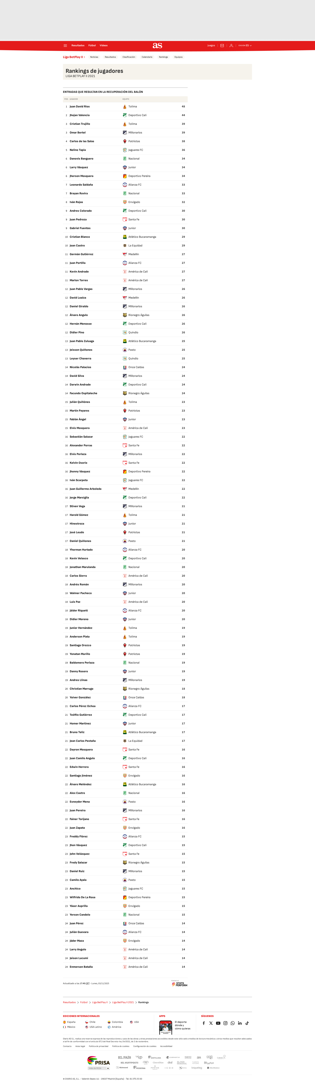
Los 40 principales (139, 1057)
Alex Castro (77, 793)
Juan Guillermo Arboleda (85, 489)
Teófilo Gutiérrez (81, 715)
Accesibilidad (166, 1046)
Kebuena (209, 1063)
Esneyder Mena (80, 801)
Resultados (78, 45)
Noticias (94, 57)
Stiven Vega (77, 506)
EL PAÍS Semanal (182, 1063)
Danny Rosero (79, 671)
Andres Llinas (78, 680)
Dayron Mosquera (81, 749)
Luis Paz (75, 602)
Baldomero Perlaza (82, 662)
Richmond (122, 1067)
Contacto (67, 1046)
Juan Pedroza (78, 219)
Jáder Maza (77, 940)
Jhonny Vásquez (80, 471)
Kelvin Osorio (78, 463)
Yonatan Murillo (80, 654)
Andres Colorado (81, 211)
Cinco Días (158, 1063)
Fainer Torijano (79, 819)
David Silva (77, 376)
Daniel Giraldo (79, 306)
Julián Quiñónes (80, 402)
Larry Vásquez (79, 167)
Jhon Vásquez (78, 845)
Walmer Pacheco (81, 593)
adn (209, 1057)
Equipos (179, 57)
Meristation (213, 1068)
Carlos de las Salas (82, 141)
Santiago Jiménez (81, 775)
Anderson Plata (80, 636)
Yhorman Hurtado (81, 549)
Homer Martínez (80, 723)
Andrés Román (79, 584)
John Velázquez (80, 854)
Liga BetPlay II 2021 (123, 1002)
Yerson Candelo (80, 914)
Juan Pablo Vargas (81, 289)
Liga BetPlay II (73, 57)
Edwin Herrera (79, 767)
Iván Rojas (76, 202)
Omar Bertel (78, 132)
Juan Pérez (77, 923)
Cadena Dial (170, 1063)
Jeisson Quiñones (81, 350)
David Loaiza (78, 297)
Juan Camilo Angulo (82, 758)
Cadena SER (188, 1057)
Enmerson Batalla (81, 967)
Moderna (139, 1068)
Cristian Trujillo (80, 124)
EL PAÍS (124, 1057)
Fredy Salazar (78, 862)
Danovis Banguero (81, 158)
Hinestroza (77, 523)
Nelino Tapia (78, 150)
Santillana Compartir (172, 1057)
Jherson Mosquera (81, 176)
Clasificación (129, 57)
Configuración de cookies (144, 1046)
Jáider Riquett (79, 610)
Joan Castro (77, 245)
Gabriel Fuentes (80, 228)
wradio (145, 1063)
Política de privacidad (98, 1046)
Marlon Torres (79, 280)
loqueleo (197, 1068)
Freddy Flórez (79, 836)
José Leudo (77, 532)
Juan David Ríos (80, 106)
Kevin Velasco (79, 558)
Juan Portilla (77, 263)
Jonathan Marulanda (82, 567)
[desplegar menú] (65, 45)
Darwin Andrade (80, 384)
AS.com (199, 1057)
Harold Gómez (79, 515)
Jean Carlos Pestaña (83, 741)
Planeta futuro (195, 1063)
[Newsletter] (222, 46)
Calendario (147, 57)
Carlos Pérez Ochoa (82, 706)
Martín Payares (79, 410)
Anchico (75, 888)
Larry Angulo (78, 949)
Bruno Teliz (77, 732)
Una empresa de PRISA (98, 1060)
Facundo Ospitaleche (83, 393)
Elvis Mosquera (80, 428)
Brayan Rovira (79, 193)
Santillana (154, 1057)
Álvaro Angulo (79, 315)
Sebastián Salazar (81, 436)
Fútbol (92, 45)
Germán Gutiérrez (81, 254)
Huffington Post (129, 1063)
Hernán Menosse (81, 323)
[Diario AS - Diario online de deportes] (157, 45)
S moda (183, 1068)
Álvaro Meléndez (81, 784)
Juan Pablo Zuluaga (82, 341)
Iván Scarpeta (79, 480)
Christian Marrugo (81, 688)
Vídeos (104, 45)
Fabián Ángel (78, 419)
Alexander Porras (81, 445)
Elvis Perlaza (78, 454)
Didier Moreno (79, 619)
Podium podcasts (155, 1068)
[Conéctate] (231, 46)
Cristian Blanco (80, 237)
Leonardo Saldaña (81, 184)
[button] (98, 1068)
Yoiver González (80, 697)
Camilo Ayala (78, 880)
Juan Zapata (77, 828)
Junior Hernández (81, 628)
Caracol (221, 1057)
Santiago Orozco (80, 645)
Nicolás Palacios (80, 367)
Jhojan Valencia (80, 115)
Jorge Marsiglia (79, 497)
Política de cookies (120, 1046)
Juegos (211, 45)
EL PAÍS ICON (169, 1068)
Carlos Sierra (78, 575)
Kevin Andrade (79, 271)
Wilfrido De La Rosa (82, 897)
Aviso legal (80, 1046)
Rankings (163, 57)
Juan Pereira (77, 810)
